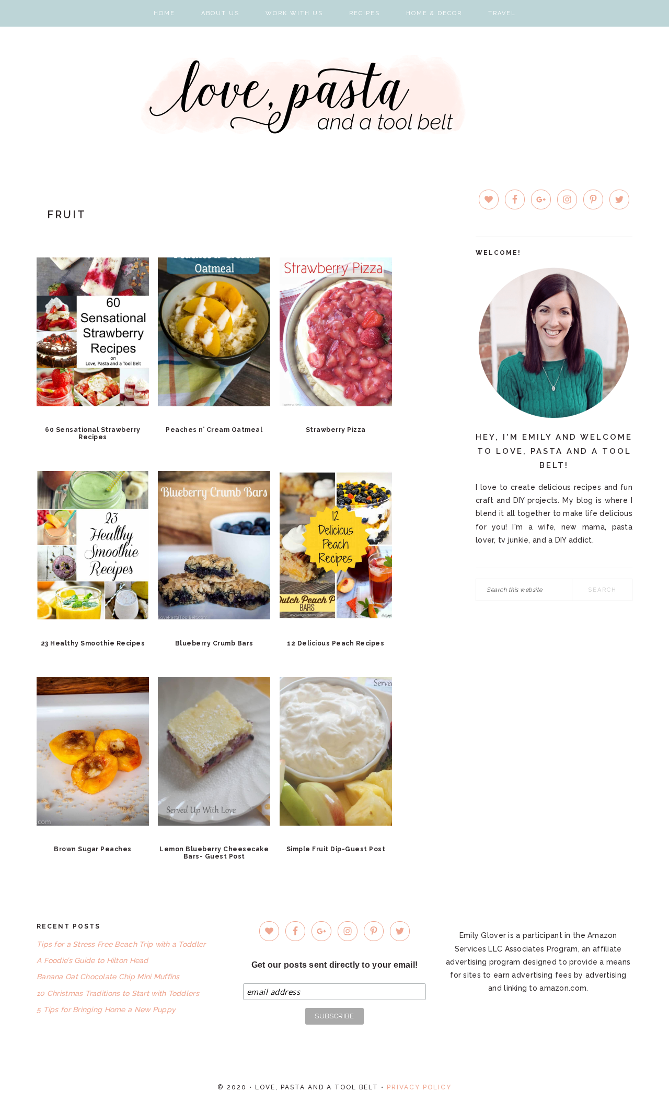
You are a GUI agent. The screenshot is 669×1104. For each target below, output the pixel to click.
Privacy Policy (419, 1087)
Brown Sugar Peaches (93, 849)
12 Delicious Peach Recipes (335, 643)
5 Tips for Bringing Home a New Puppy (106, 1009)
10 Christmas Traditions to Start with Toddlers (118, 993)
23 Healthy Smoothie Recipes (93, 643)
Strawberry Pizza (336, 429)
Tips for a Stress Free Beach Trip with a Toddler (121, 944)
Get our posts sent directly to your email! (334, 964)
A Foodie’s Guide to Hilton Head (92, 960)
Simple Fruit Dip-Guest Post (336, 849)
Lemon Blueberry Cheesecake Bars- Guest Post (214, 852)
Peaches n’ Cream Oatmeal (214, 429)
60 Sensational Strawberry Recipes (93, 433)
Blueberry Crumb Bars (214, 643)
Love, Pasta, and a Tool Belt (334, 94)
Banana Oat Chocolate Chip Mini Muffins (108, 976)
